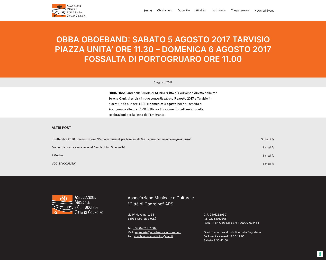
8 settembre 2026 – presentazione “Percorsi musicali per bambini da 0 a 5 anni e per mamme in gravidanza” (121, 139)
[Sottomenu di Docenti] (189, 10)
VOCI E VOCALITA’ (64, 163)
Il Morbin (57, 155)
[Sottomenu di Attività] (205, 10)
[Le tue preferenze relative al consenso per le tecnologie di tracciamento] (320, 254)
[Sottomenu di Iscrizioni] (225, 10)
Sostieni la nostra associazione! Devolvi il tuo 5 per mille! (88, 147)
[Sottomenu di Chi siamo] (171, 10)
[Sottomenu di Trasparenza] (248, 10)
